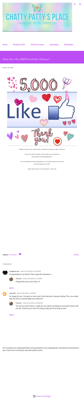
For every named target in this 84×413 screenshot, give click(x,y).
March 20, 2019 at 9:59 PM (26, 293)
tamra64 (12, 293)
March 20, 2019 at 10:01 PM (33, 303)
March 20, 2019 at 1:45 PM (32, 278)
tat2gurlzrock (14, 271)
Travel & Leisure (37, 45)
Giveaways (54, 45)
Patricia (19, 278)
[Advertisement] (42, 370)
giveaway (13, 255)
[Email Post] (20, 255)
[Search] (75, 4)
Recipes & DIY (19, 45)
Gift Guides (68, 45)
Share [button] (76, 255)
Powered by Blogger (43, 396)
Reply (11, 288)
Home (5, 45)
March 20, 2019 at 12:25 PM (31, 271)
